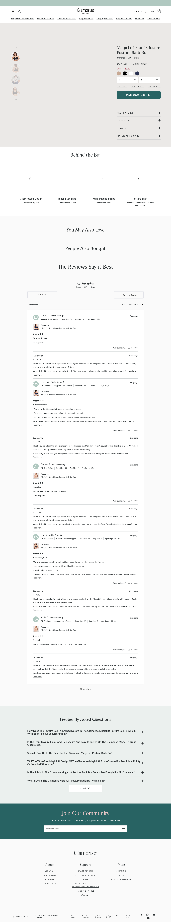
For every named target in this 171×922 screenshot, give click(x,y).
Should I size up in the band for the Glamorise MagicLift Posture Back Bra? (69, 753)
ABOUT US (50, 871)
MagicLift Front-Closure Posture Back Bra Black (59, 547)
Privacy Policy (73, 916)
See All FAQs (85, 788)
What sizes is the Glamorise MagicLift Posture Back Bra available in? (66, 780)
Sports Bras (105, 18)
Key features (125, 112)
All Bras (153, 18)
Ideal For (123, 120)
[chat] (146, 11)
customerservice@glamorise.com (85, 887)
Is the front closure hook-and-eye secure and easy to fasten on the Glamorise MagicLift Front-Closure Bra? (82, 743)
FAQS (85, 879)
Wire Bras (86, 18)
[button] (128, 57)
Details (121, 128)
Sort (124, 304)
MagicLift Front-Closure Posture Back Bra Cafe (58, 477)
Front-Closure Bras (22, 18)
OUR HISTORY (49, 875)
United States (20, 916)
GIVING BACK (49, 884)
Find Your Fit (154, 87)
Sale (139, 18)
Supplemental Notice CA (114, 916)
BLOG (121, 875)
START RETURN (85, 871)
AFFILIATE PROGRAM (121, 879)
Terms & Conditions (85, 916)
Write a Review (133, 296)
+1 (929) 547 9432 (85, 891)
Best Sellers (124, 18)
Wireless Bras (66, 18)
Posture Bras (45, 18)
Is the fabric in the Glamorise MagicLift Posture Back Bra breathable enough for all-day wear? (81, 772)
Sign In (138, 11)
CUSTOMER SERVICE (85, 875)
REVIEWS (49, 879)
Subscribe (123, 828)
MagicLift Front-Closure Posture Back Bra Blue (58, 328)
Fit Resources (137, 87)
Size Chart (122, 87)
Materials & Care (128, 135)
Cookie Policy (99, 916)
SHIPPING (121, 871)
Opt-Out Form (128, 916)
